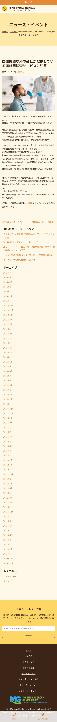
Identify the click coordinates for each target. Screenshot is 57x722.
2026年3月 (8, 291)
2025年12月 (8, 305)
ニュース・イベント (28, 685)
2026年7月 (8, 272)
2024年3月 (8, 394)
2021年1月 (8, 553)
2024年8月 (8, 371)
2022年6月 (8, 488)
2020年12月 (8, 558)
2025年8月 (8, 319)
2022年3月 (8, 502)
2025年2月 (8, 343)
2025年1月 (8, 347)
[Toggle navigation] (51, 8)
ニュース (13, 31)
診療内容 (28, 656)
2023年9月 (8, 422)
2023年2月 (8, 455)
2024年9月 (8, 366)
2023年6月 (8, 436)
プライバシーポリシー (28, 690)
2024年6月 (8, 380)
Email (41, 203)
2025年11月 (8, 310)
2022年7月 (8, 483)
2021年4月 (8, 539)
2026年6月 (8, 277)
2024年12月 (8, 352)
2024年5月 (8, 385)
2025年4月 (8, 333)
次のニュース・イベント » (43, 221)
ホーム (5, 31)
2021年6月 (8, 535)
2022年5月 (8, 493)
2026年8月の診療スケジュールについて (20, 242)
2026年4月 (8, 286)
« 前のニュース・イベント (13, 221)
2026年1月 (8, 300)
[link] (28, 700)
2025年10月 (8, 315)
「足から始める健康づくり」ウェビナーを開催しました (28, 254)
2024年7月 (8, 375)
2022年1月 (8, 507)
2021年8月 (8, 525)
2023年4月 (8, 446)
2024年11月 (8, 357)
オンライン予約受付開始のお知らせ (19, 259)
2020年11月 (8, 563)
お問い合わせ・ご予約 (28, 679)
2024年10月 (8, 361)
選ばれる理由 (28, 667)
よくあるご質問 (29, 673)
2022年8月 (8, 478)
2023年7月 (8, 432)
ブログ (6, 581)
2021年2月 (8, 549)
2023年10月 (8, 418)
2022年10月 (8, 474)
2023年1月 (8, 460)
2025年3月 (8, 338)
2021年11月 (8, 516)
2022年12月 (8, 465)
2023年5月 (8, 441)
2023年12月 (8, 408)
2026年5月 (8, 282)
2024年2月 (8, 399)
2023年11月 (8, 413)
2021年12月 (8, 511)
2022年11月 (8, 469)
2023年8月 (8, 427)
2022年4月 (8, 497)
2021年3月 (8, 544)
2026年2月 (8, 296)
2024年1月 (8, 404)
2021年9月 (8, 521)
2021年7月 (8, 530)
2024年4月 (8, 389)
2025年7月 (8, 324)
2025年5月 (8, 329)
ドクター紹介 (28, 662)
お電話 (29, 203)
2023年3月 (8, 450)
